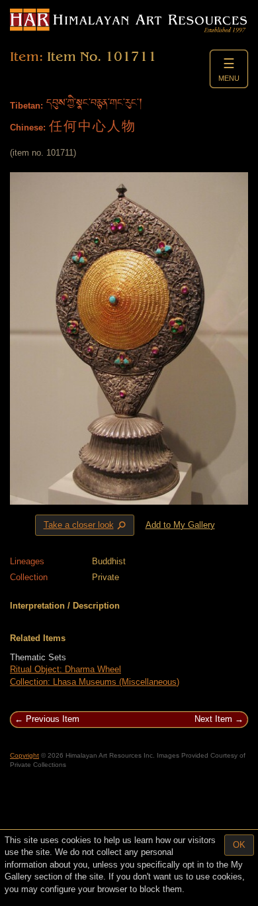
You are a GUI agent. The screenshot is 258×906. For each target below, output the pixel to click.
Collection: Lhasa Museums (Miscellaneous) (94, 682)
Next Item (213, 719)
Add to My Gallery (180, 525)
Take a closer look (86, 525)
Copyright (24, 755)
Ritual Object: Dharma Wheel (65, 669)
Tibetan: (26, 106)
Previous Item (52, 719)
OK (239, 845)
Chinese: (28, 127)
